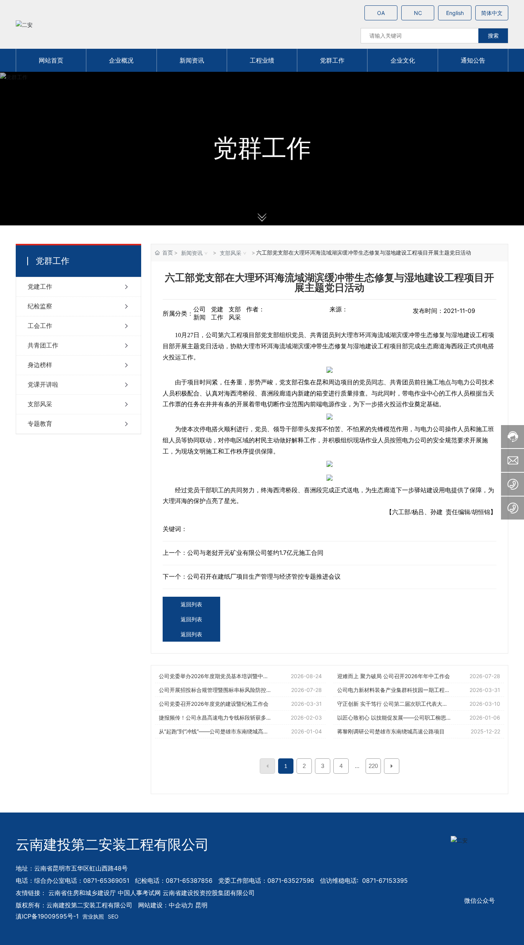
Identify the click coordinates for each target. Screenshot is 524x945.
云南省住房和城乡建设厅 (82, 893)
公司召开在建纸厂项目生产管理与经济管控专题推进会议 (264, 576)
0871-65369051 (106, 880)
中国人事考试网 (139, 893)
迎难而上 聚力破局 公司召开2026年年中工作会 (393, 676)
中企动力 (181, 905)
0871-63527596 (290, 880)
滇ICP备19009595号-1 (47, 916)
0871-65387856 (189, 880)
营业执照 (93, 916)
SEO (113, 916)
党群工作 (262, 148)
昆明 (201, 905)
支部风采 (230, 253)
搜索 (493, 35)
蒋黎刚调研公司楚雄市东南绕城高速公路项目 (391, 731)
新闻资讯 (192, 253)
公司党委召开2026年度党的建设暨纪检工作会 (214, 703)
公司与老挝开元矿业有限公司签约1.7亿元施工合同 (255, 552)
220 (373, 766)
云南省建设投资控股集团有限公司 (209, 893)
